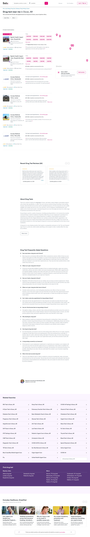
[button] (73, 45)
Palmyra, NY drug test (52, 477)
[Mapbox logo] (59, 66)
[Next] (69, 163)
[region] (71, 47)
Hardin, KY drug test (51, 482)
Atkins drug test (7, 473)
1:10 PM (29, 61)
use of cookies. (62, 532)
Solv (4, 8)
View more (27, 42)
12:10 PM (28, 39)
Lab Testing (7, 8)
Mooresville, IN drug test (53, 475)
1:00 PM (49, 58)
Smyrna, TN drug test (52, 473)
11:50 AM (42, 36)
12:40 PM (49, 39)
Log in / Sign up (82, 3)
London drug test (7, 475)
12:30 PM (42, 39)
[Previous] (66, 163)
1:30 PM (42, 61)
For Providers (70, 3)
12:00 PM (49, 36)
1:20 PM (35, 61)
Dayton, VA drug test (51, 480)
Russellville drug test (8, 477)
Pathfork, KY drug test (73, 480)
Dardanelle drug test (29, 473)
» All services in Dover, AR (68, 459)
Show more (49, 102)
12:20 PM (35, 39)
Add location (81, 72)
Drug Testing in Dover (24, 8)
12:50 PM (42, 58)
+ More (42, 180)
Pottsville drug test (29, 475)
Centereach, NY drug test (74, 473)
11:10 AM (29, 36)
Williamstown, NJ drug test (74, 475)
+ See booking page (43, 76)
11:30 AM (35, 36)
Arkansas (18, 8)
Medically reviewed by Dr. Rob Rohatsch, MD (35, 380)
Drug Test (13, 8)
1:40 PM (49, 61)
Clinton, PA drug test (72, 477)
